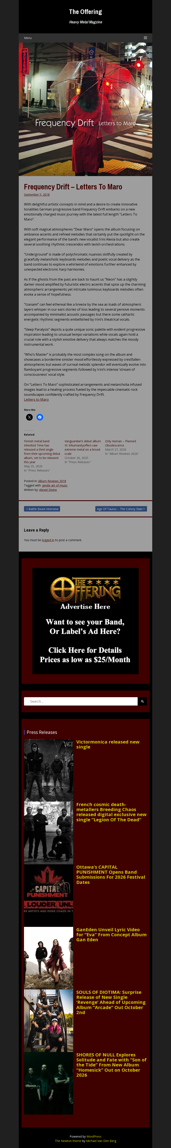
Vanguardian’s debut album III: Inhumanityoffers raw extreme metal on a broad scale (83, 447)
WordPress (94, 1136)
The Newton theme (68, 1141)
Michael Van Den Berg (101, 1141)
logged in (48, 540)
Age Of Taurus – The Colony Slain (119, 509)
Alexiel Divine (48, 490)
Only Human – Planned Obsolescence (120, 443)
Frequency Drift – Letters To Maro (73, 187)
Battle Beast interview (43, 509)
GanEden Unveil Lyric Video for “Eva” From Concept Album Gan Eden (111, 934)
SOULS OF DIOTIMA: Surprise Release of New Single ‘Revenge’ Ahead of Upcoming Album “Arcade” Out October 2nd (111, 1002)
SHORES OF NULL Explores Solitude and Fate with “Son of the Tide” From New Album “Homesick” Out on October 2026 (111, 1064)
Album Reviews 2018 (52, 481)
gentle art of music (55, 485)
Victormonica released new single (108, 744)
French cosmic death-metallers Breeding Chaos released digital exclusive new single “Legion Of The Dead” (111, 812)
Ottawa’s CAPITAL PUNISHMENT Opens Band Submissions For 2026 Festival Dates (110, 874)
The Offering (85, 11)
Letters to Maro (36, 399)
